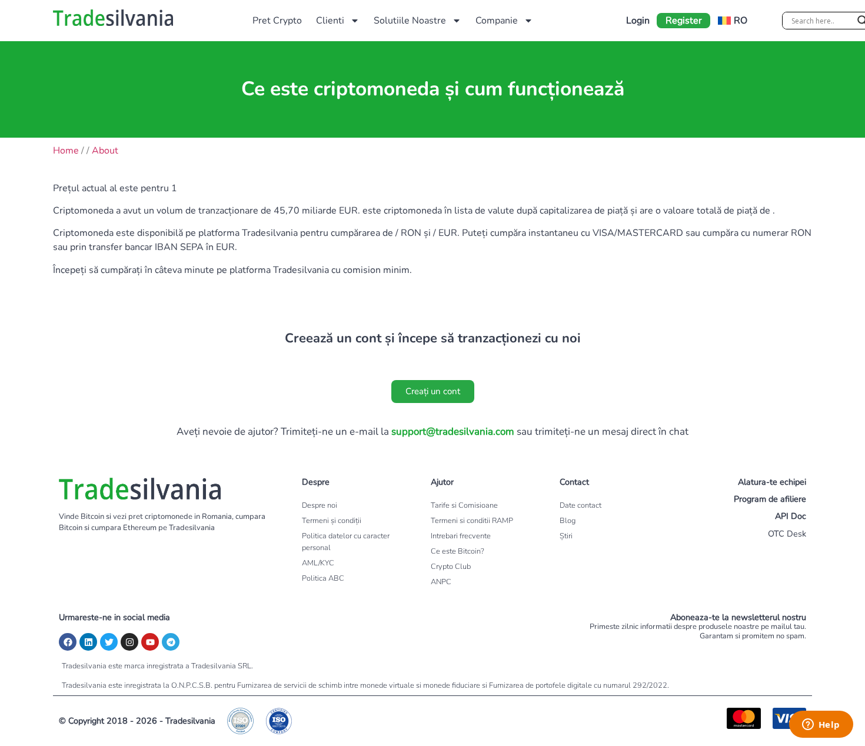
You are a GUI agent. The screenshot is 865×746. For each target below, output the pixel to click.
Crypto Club (451, 566)
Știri (566, 536)
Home (66, 150)
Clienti (330, 20)
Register (684, 20)
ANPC (441, 582)
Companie (496, 20)
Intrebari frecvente (461, 536)
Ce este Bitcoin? (457, 551)
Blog (567, 520)
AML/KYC (318, 563)
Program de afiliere (770, 499)
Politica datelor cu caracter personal (346, 542)
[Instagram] (129, 642)
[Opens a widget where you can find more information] (821, 725)
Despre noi (319, 505)
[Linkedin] (88, 642)
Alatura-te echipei (772, 482)
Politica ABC (323, 578)
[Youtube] (150, 642)
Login (638, 20)
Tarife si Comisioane (464, 505)
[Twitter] (109, 642)
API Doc (790, 516)
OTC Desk (787, 533)
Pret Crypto (277, 20)
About (105, 150)
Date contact (580, 505)
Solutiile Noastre (410, 20)
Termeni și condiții (331, 520)
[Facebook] (67, 642)
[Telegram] (170, 642)
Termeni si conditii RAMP (472, 520)
